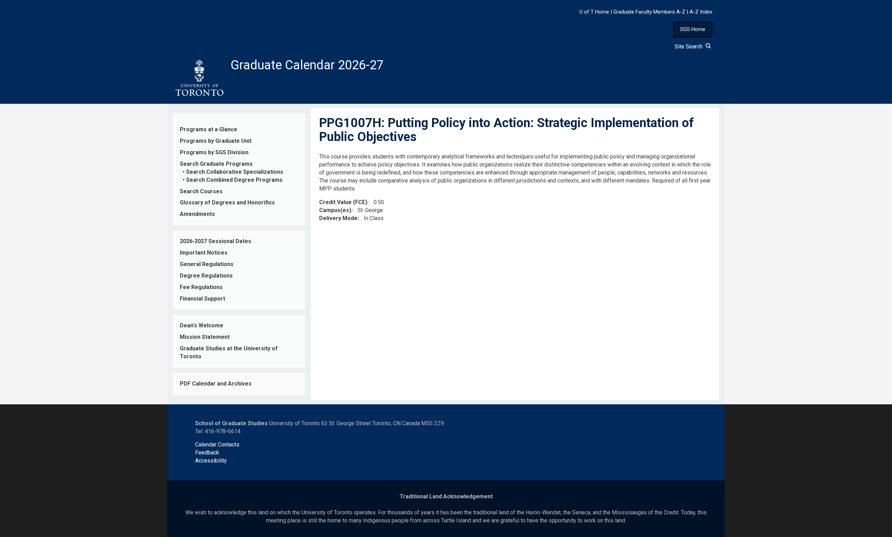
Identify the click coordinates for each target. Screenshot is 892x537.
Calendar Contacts (217, 444)
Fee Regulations (201, 287)
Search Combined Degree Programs (234, 180)
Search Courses (201, 191)
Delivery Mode (338, 218)
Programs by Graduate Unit (216, 141)
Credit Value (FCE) (343, 202)
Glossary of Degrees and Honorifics (227, 202)
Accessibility (211, 460)
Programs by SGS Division (214, 152)
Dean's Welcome (201, 325)
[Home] (199, 78)
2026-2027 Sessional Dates (215, 241)
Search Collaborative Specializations (234, 172)
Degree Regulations (206, 275)
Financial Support (202, 298)
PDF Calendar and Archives (216, 383)
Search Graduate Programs (216, 164)
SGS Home (692, 29)
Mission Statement (205, 337)
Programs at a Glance (208, 129)
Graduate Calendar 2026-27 (307, 65)
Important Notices (204, 252)
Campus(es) (335, 210)
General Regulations (206, 264)
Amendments (197, 214)
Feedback (207, 452)
